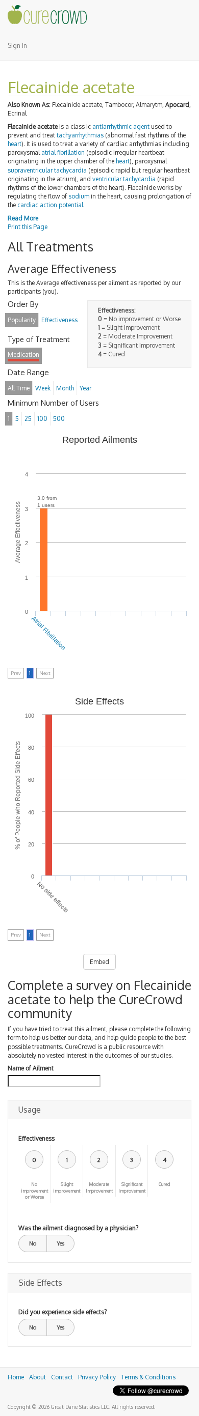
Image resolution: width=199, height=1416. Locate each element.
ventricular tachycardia (124, 179)
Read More (23, 218)
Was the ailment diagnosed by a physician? (78, 1228)
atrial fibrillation (63, 152)
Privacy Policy (97, 1377)
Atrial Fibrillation (48, 633)
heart (14, 144)
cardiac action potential (50, 205)
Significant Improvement (131, 1187)
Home (16, 1377)
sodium (78, 196)
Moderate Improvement (99, 1187)
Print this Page (27, 227)
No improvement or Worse (34, 1190)
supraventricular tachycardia (47, 170)
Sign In (17, 45)
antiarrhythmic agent (121, 126)
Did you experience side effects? (62, 1312)
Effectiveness (36, 1138)
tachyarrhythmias (80, 135)
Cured (164, 1184)
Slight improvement (66, 1187)
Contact (62, 1377)
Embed (99, 962)
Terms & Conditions (148, 1377)
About (37, 1377)
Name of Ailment (31, 1068)
